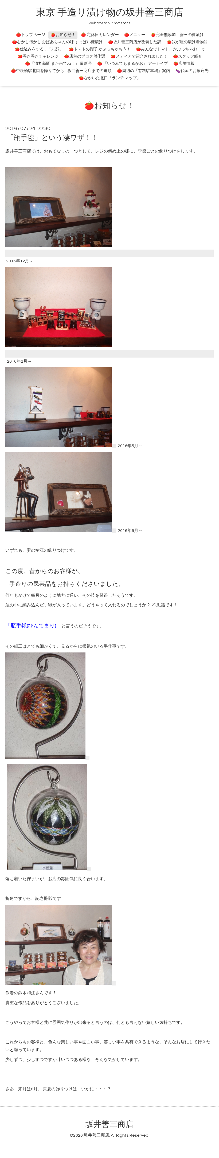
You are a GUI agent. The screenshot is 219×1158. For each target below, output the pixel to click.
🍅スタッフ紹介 (187, 56)
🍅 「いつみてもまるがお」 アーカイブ (132, 64)
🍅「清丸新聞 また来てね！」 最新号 (58, 64)
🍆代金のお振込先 (192, 71)
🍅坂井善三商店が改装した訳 (134, 42)
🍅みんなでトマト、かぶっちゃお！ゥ (170, 49)
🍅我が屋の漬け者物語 (187, 42)
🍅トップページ (30, 35)
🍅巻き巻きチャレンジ (38, 56)
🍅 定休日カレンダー (100, 35)
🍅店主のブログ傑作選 (84, 56)
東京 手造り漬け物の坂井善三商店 (109, 12)
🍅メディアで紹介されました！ (139, 56)
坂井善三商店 (109, 1124)
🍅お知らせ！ (63, 35)
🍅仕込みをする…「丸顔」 (39, 49)
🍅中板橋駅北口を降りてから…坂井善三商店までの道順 (61, 71)
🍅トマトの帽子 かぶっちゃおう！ (100, 49)
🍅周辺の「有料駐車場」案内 (143, 71)
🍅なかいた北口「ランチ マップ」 (110, 78)
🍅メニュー (134, 35)
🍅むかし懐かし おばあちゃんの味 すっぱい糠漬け (57, 42)
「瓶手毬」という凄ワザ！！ (52, 137)
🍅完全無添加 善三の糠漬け (177, 35)
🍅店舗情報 (183, 64)
